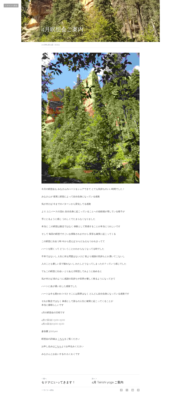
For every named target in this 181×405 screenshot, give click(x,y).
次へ (93, 378)
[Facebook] (121, 390)
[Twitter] (127, 390)
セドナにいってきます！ (58, 382)
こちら (61, 339)
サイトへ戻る (12, 6)
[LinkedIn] (132, 390)
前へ (45, 378)
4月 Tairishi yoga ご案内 (107, 382)
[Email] (138, 390)
